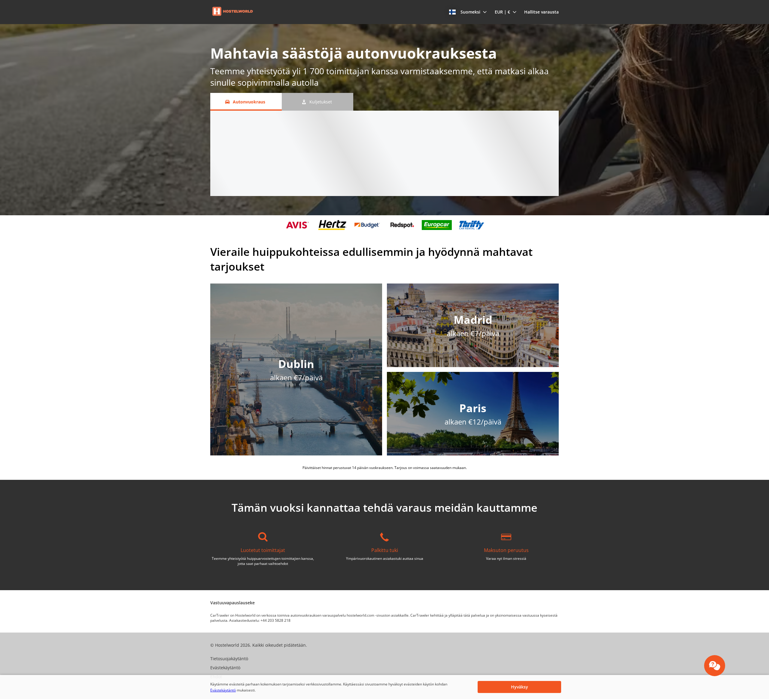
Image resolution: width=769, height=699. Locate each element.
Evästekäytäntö (223, 690)
